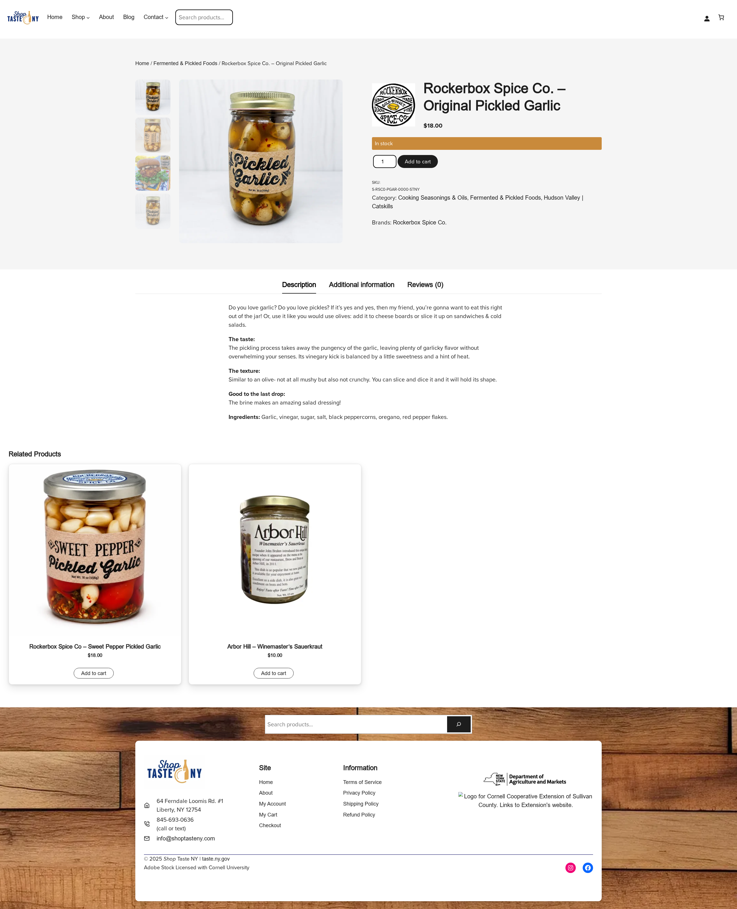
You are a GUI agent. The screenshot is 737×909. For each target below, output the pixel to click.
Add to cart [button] (93, 673)
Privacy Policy (359, 793)
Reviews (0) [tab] (425, 285)
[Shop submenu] (88, 17)
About (266, 793)
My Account (272, 804)
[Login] (707, 17)
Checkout (270, 825)
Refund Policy (359, 815)
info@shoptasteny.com (186, 838)
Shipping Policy (361, 804)
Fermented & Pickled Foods (185, 63)
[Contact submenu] (166, 17)
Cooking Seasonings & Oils (432, 197)
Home (142, 63)
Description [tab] (299, 285)
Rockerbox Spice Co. (420, 222)
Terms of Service (362, 782)
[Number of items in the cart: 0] (721, 17)
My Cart (268, 815)
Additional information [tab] (361, 285)
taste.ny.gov (216, 859)
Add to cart (418, 161)
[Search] (459, 724)
